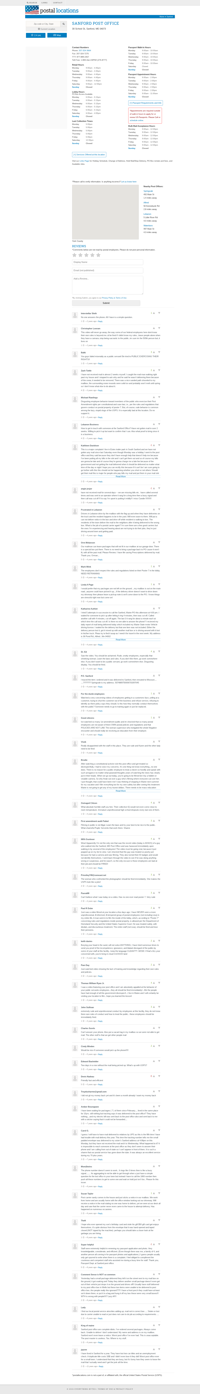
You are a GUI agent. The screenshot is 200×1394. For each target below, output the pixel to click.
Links (44, 3)
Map (59, 35)
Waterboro (148, 226)
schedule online (136, 120)
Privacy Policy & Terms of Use (114, 298)
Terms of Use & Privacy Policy (115, 1389)
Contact (58, 3)
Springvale (148, 191)
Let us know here (128, 182)
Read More (121, 476)
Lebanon (147, 214)
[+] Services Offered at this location (89, 155)
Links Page (84, 161)
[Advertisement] (121, 38)
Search (32, 3)
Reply (100, 321)
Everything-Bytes (85, 1389)
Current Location (47, 29)
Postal (58, 10)
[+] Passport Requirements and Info (145, 103)
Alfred (146, 203)
